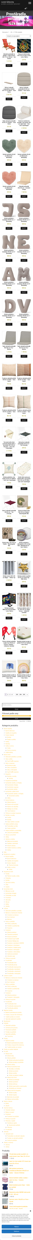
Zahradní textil (9, 1134)
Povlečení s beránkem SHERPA (15, 943)
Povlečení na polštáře (13, 1116)
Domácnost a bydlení (9, 854)
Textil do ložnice (8, 1108)
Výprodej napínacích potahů (13, 1019)
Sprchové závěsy (10, 882)
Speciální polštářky (11, 1034)
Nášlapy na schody (12, 809)
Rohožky (8, 744)
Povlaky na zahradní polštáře (15, 1138)
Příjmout (16, 1226)
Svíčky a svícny (10, 746)
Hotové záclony (11, 845)
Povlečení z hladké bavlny (14, 947)
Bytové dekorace (10, 731)
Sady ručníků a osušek (13, 822)
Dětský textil (9, 1053)
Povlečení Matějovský (13, 941)
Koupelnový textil (8, 871)
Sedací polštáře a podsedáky (13, 830)
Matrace (9, 919)
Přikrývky (9, 1127)
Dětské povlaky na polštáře (16, 1062)
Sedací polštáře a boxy (12, 824)
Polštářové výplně (12, 1123)
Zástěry (8, 906)
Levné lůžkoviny (7, 2)
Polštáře (6, 1023)
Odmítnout (16, 1231)
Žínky (7, 884)
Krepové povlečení (12, 936)
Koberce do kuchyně (12, 804)
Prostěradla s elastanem (14, 971)
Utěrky (9, 798)
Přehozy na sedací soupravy (13, 813)
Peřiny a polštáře (10, 921)
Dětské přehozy (13, 1084)
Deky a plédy (9, 759)
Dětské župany (13, 1095)
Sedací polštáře (11, 828)
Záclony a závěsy (10, 839)
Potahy (6, 1038)
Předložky (8, 878)
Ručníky (11, 778)
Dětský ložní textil (12, 1077)
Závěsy (9, 850)
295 (24, 694)
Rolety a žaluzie (8, 1101)
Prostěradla (9, 960)
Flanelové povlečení (12, 934)
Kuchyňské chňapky (12, 785)
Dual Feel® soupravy (13, 761)
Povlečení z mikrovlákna (13, 952)
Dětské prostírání (13, 1071)
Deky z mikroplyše (12, 770)
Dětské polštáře (11, 1058)
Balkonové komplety (12, 841)
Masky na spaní (10, 1112)
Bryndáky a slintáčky (14, 1069)
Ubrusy (7, 902)
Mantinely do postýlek (13, 1097)
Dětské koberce (11, 802)
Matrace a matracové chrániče (14, 913)
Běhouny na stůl (10, 891)
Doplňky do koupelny (11, 733)
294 (20, 694)
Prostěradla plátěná (12, 1008)
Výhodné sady (11, 956)
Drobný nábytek (10, 735)
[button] (30, 1211)
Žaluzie (7, 1105)
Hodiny (7, 741)
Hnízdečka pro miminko (15, 1088)
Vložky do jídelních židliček (16, 1075)
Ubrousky (8, 900)
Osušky (9, 817)
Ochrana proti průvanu (12, 1027)
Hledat (16, 709)
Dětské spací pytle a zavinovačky (18, 1086)
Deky (5, 852)
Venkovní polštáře (12, 1140)
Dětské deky (10, 1056)
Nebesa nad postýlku (13, 1099)
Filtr (16, 719)
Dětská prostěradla (14, 1079)
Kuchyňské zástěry (12, 789)
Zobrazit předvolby (16, 1236)
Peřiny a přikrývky (12, 923)
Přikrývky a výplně (10, 1121)
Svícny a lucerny (11, 750)
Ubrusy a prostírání (11, 835)
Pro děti (6, 1051)
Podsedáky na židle (12, 826)
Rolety (7, 1103)
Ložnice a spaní (8, 975)
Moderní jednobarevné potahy (14, 1012)
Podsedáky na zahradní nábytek (16, 1136)
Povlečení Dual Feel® (13, 939)
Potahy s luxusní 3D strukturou (14, 1014)
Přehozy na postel (10, 958)
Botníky (9, 737)
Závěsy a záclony (8, 1142)
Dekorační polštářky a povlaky (13, 757)
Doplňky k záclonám (12, 843)
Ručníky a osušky (11, 776)
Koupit (9, 65)
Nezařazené (7, 1021)
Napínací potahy (8, 1010)
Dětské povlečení (11, 932)
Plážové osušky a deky (13, 876)
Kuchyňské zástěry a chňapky (14, 783)
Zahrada (6, 1131)
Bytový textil (7, 754)
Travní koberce (11, 811)
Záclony (8, 1145)
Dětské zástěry (13, 1073)
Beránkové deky (11, 765)
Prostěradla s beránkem (13, 969)
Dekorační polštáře (11, 1025)
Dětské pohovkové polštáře (16, 1060)
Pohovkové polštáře (11, 1030)
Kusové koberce (10, 800)
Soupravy (9, 928)
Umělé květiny (9, 752)
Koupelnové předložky (11, 780)
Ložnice (6, 908)
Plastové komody (13, 865)
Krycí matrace (11, 917)
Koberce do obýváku (12, 806)
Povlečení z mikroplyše (13, 949)
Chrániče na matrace (13, 915)
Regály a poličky (11, 739)
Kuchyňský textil (8, 889)
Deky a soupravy (10, 763)
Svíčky (9, 748)
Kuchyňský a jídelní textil (12, 791)
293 (17, 694)
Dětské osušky (13, 1092)
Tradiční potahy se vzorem (13, 1017)
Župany (7, 887)
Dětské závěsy (11, 1064)
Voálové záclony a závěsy (14, 848)
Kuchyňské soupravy (12, 787)
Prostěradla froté (11, 962)
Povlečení (8, 930)
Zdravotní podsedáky (13, 832)
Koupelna (8, 774)
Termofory (10, 1036)
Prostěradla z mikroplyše (13, 973)
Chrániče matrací (10, 1110)
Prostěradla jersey (12, 965)
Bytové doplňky (8, 728)
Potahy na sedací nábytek (11, 1049)
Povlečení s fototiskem (13, 945)
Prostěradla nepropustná (14, 967)
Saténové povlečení (12, 954)
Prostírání (8, 897)
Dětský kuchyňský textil (13, 1066)
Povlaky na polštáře (11, 1032)
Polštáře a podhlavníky (13, 926)
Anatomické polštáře (14, 1125)
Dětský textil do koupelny (14, 1090)
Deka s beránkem (12, 767)
